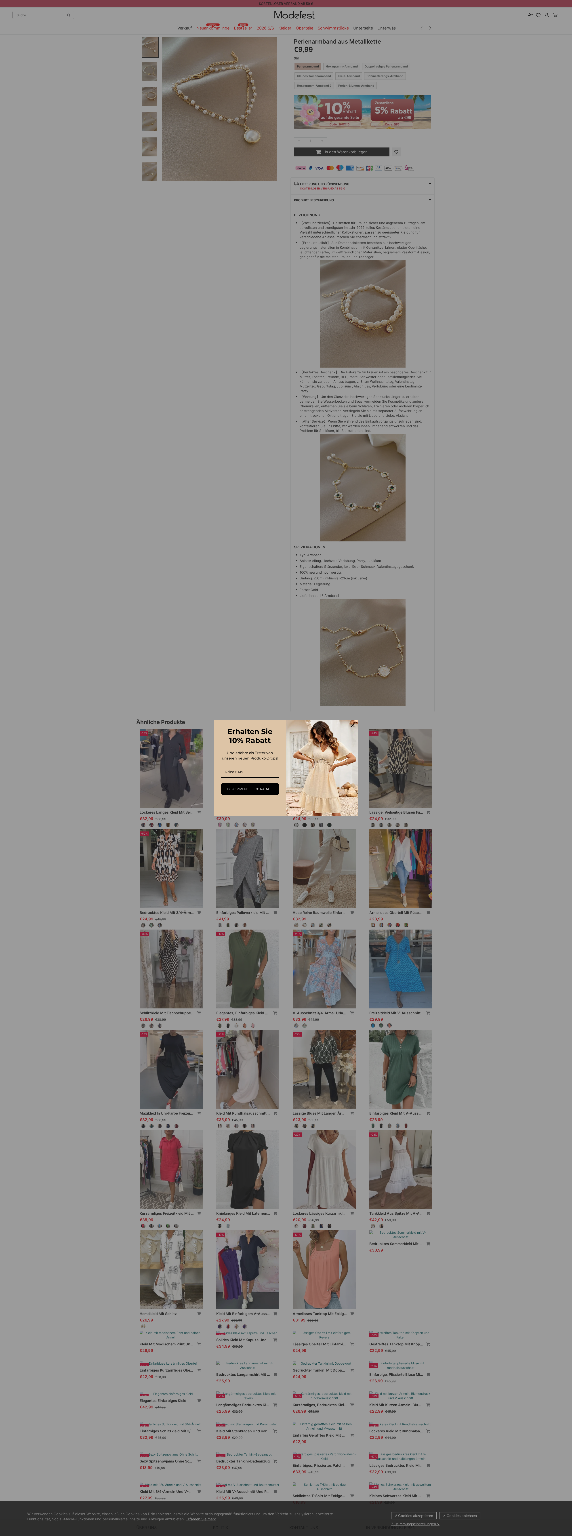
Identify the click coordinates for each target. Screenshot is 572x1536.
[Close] (352, 725)
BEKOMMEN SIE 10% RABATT (250, 789)
